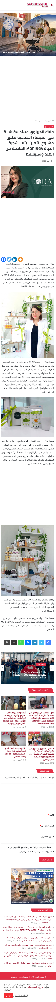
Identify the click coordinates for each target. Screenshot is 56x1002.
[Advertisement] (28, 88)
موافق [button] (8, 995)
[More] (20, 259)
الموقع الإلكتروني (47, 836)
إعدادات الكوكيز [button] (20, 995)
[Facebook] (3, 259)
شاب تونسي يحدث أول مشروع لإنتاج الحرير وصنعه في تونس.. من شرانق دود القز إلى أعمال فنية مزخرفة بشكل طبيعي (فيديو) (14, 718)
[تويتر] (41, 642)
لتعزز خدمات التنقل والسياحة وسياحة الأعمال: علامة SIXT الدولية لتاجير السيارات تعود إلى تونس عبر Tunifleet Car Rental (28, 920)
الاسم (51, 815)
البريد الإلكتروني (47, 826)
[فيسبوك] (48, 642)
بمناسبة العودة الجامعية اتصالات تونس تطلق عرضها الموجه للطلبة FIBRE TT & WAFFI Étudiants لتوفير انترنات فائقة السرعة (27, 930)
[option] (27, 668)
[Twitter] (9, 259)
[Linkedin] (14, 259)
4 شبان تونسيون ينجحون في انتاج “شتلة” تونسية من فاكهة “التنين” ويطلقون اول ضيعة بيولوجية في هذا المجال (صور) (41, 754)
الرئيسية (48, 120)
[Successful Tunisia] (37, 5)
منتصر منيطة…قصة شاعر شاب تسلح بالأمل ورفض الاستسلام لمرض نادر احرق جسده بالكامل (15, 752)
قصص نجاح (39, 120)
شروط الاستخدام (35, 987)
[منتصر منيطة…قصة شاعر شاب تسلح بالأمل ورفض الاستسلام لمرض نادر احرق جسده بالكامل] (13, 739)
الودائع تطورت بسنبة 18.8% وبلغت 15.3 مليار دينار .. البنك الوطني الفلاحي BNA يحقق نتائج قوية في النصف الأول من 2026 (27, 955)
